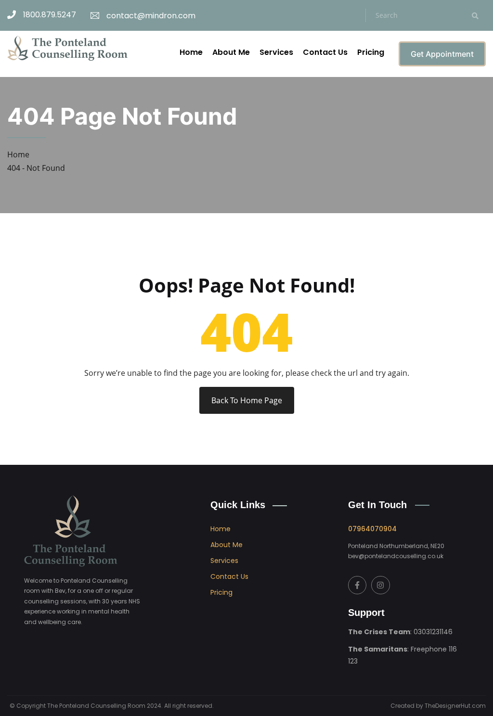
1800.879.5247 (49, 14)
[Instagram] (380, 585)
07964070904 (372, 529)
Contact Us (325, 52)
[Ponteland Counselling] (67, 47)
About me (226, 545)
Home (191, 52)
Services (276, 52)
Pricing (370, 52)
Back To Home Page (246, 400)
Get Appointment (442, 54)
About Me (231, 52)
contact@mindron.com (150, 15)
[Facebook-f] (357, 585)
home (220, 529)
